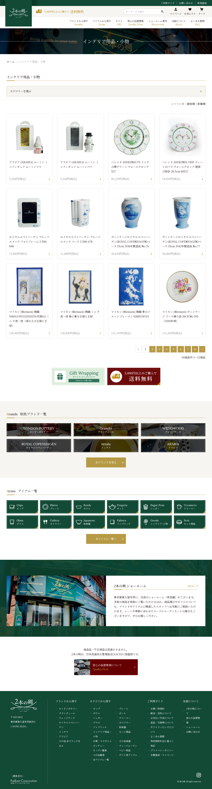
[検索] (162, 11)
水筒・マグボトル (102, 741)
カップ (96, 708)
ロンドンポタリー (68, 708)
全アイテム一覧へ (106, 539)
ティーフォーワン (128, 745)
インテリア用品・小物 (32, 62)
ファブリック (100, 727)
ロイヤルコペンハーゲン (69, 725)
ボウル (96, 713)
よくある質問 (157, 736)
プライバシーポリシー (162, 750)
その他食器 (125, 741)
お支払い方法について (162, 717)
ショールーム (193, 727)
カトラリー (125, 722)
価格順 (191, 104)
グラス (96, 722)
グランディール (67, 713)
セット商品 (125, 731)
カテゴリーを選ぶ (20, 91)
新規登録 (202, 3)
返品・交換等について (162, 722)
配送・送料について (161, 713)
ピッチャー (99, 745)
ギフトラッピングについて (162, 729)
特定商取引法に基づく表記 (162, 743)
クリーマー (125, 717)
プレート (123, 708)
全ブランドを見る (106, 462)
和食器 (122, 727)
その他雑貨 (99, 755)
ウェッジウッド (67, 717)
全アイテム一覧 (101, 759)
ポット (122, 713)
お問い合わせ (186, 3)
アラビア (63, 736)
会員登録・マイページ (162, 755)
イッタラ (63, 731)
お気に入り (190, 13)
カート (201, 13)
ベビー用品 (125, 750)
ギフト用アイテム (128, 755)
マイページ (176, 13)
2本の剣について (193, 711)
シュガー (97, 717)
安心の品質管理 (193, 720)
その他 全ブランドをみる (69, 743)
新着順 (201, 104)
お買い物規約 (157, 708)
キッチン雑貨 (100, 750)
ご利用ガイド (168, 3)
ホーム (11, 62)
